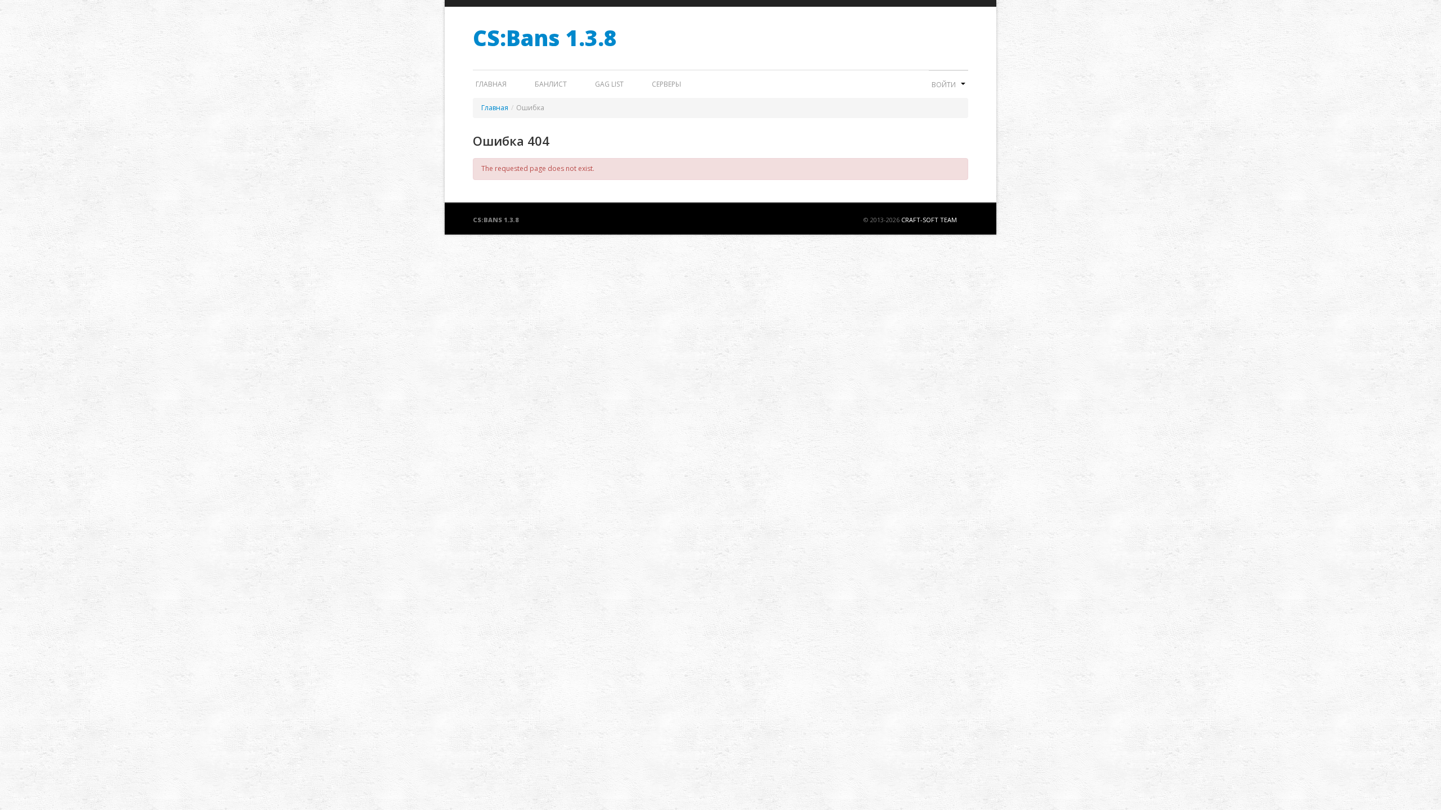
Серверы (666, 84)
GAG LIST (609, 84)
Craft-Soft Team (929, 219)
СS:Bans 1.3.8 (545, 37)
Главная (491, 84)
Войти (944, 84)
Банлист (551, 84)
